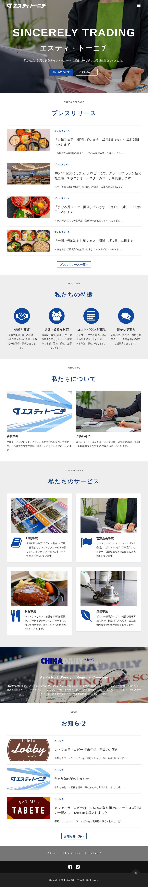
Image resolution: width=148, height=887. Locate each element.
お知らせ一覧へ (74, 836)
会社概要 (12, 436)
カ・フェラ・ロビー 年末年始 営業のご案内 (86, 749)
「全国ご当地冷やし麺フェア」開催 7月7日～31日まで (93, 241)
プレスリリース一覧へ (74, 264)
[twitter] (78, 867)
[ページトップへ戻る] (136, 873)
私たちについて (61, 72)
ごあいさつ (83, 436)
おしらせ (58, 741)
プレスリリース (62, 131)
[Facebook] (70, 867)
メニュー (138, 5)
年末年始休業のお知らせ (71, 779)
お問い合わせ (86, 72)
